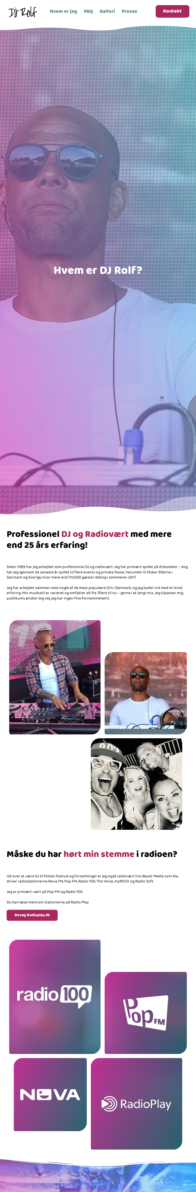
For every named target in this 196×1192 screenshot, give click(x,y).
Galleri (107, 11)
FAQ (88, 11)
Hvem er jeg (63, 11)
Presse (129, 11)
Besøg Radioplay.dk (32, 915)
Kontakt (172, 11)
